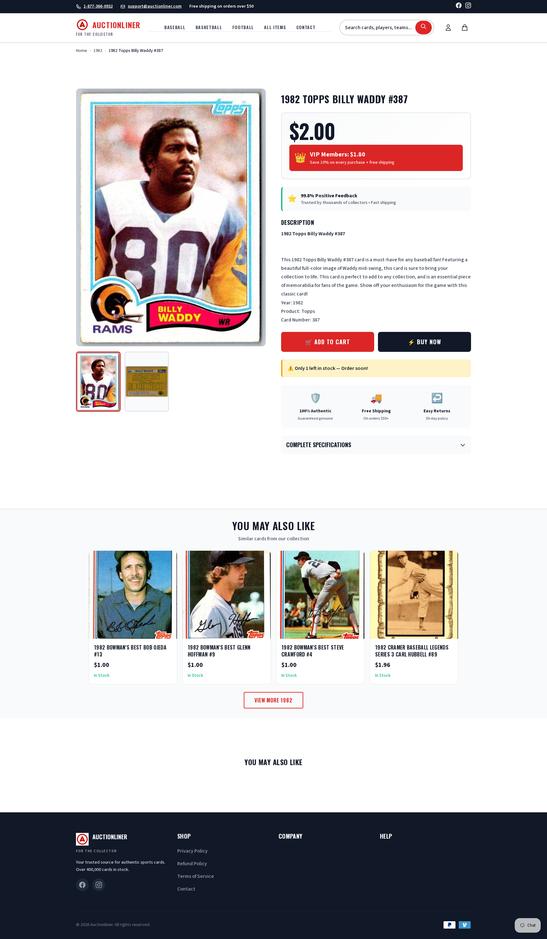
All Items (275, 27)
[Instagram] (468, 6)
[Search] (423, 28)
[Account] (448, 27)
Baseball (174, 27)
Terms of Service (195, 876)
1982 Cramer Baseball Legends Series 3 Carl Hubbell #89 (412, 651)
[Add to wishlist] (151, 631)
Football (243, 27)
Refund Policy (192, 863)
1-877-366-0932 (98, 6)
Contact (306, 27)
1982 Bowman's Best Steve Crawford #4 (312, 651)
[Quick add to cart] (166, 631)
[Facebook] (459, 6)
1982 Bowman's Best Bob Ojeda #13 (130, 651)
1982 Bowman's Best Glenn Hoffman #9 (219, 651)
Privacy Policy (192, 850)
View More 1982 (273, 700)
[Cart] (464, 27)
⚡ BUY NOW (424, 342)
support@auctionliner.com (155, 6)
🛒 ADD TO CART (327, 342)
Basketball (209, 27)
